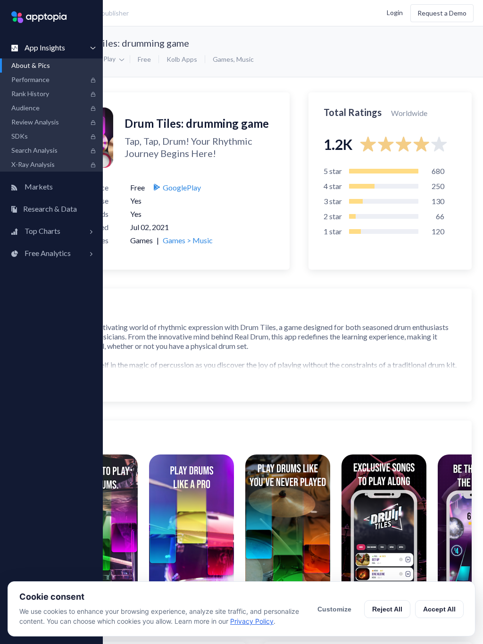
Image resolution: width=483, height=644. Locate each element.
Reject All (387, 609)
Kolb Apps (182, 59)
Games (223, 59)
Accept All (439, 609)
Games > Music (188, 240)
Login (395, 12)
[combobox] (177, 13)
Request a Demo (441, 13)
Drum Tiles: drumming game (130, 43)
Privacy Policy (252, 621)
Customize (334, 609)
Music (245, 59)
